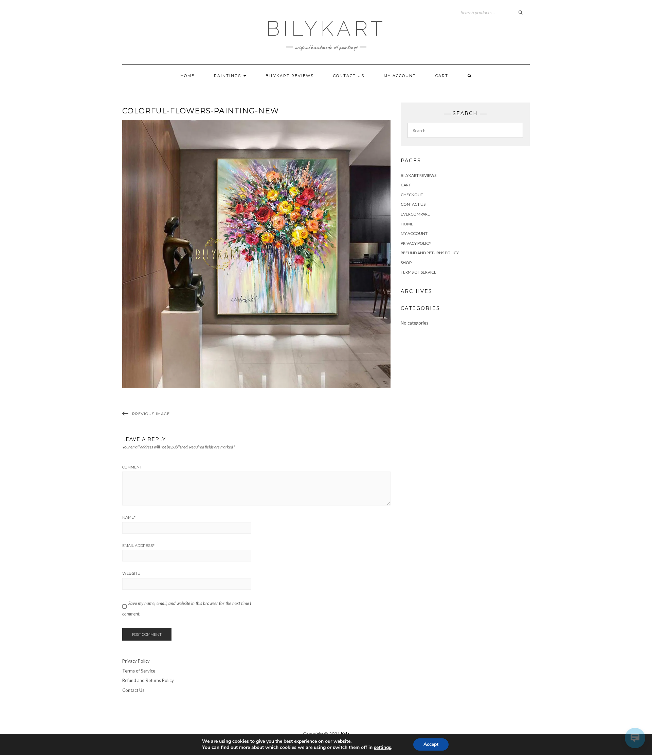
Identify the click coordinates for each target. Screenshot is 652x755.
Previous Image (151, 413)
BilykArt (326, 28)
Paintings (228, 75)
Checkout (412, 194)
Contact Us (348, 75)
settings (382, 747)
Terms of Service (418, 272)
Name (128, 517)
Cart (441, 75)
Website (131, 573)
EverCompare (415, 214)
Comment (132, 467)
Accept (430, 744)
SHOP (406, 262)
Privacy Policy (416, 243)
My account (400, 75)
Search (520, 12)
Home (187, 75)
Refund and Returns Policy (430, 252)
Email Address (138, 545)
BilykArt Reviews (290, 75)
